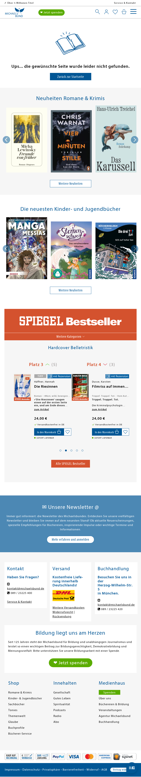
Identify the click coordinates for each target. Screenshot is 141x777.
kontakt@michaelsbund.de (25, 588)
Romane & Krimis (20, 692)
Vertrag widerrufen (123, 769)
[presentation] (6, 139)
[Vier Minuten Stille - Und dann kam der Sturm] (71, 142)
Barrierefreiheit (73, 769)
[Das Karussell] (115, 139)
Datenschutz (31, 769)
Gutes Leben (62, 698)
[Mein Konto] (106, 12)
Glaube (13, 722)
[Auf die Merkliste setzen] (67, 432)
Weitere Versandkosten (69, 607)
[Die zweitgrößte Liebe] (79, 388)
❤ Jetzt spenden (51, 12)
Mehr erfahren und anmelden (70, 539)
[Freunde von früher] (26, 141)
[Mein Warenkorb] (124, 12)
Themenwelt (17, 716)
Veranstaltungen (110, 710)
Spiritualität (61, 704)
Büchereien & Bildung (114, 704)
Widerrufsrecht (63, 612)
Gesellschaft (61, 692)
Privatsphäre (51, 769)
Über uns (105, 698)
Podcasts (59, 710)
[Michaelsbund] (14, 13)
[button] (60, 450)
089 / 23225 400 (21, 593)
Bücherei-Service (20, 733)
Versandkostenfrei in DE (22, 2)
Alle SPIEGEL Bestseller (70, 463)
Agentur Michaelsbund (115, 716)
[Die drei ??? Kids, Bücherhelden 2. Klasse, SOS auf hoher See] (115, 251)
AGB (104, 769)
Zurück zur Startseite (70, 77)
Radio (57, 716)
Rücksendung (62, 616)
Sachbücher (16, 704)
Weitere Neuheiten (71, 183)
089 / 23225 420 (112, 609)
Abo (56, 722)
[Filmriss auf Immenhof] (22, 387)
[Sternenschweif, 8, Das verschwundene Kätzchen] (71, 251)
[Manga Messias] (26, 248)
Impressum (12, 769)
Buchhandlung (109, 722)
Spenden (109, 692)
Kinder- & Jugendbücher (25, 698)
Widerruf (92, 769)
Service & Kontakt (125, 2)
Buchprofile (16, 727)
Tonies (12, 710)
